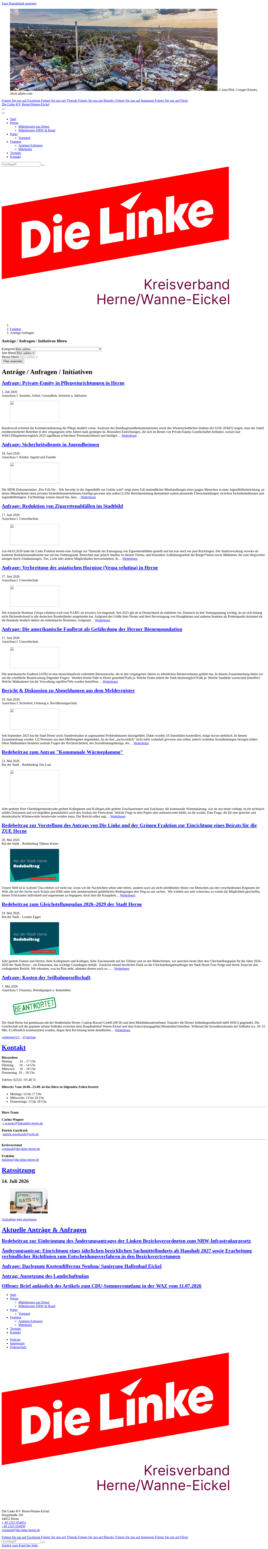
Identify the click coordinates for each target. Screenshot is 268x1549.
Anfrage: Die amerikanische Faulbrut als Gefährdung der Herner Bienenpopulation (92, 629)
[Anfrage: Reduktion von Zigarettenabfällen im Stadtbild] (134, 535)
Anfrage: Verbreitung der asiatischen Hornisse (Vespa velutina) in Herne (80, 567)
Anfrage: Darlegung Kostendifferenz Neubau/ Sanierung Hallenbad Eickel (82, 1266)
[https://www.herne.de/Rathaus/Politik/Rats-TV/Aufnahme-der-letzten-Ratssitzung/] (29, 1212)
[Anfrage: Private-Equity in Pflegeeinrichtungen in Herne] (134, 412)
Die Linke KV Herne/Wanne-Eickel (25, 104)
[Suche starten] (43, 165)
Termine (15, 153)
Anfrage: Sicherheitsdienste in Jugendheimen (50, 444)
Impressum (17, 1343)
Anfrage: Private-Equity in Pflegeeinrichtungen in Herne (63, 383)
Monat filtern (10, 357)
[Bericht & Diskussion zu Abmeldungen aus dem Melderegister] (134, 719)
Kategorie (8, 349)
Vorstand (24, 138)
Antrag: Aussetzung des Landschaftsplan (45, 1276)
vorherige (8, 1037)
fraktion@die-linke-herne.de (20, 1159)
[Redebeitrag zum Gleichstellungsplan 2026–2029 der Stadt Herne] (134, 939)
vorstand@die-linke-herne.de (21, 1149)
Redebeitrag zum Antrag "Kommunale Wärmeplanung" (62, 752)
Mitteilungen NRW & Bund (36, 130)
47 (24, 1037)
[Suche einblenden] (3, 109)
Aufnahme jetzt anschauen (19, 1219)
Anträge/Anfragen (30, 145)
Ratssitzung (18, 1170)
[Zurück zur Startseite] (123, 318)
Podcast (15, 1339)
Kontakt (15, 156)
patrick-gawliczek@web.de (21, 1134)
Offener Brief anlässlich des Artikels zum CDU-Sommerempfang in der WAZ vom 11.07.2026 (101, 1286)
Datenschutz (18, 1347)
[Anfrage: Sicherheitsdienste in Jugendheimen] (134, 473)
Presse (14, 123)
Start (13, 119)
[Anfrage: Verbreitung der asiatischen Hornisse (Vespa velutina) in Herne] (134, 597)
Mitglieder (25, 149)
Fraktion (15, 141)
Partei (14, 134)
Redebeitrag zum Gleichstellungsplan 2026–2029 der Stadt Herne (72, 904)
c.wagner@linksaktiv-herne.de (23, 1123)
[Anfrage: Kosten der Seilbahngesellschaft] (134, 1006)
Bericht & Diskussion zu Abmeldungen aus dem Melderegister (68, 690)
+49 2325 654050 (13, 1526)
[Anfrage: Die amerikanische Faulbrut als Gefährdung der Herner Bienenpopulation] (134, 658)
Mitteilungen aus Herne (33, 126)
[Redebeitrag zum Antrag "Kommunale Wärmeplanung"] (134, 787)
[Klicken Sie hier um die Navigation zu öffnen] (3, 113)
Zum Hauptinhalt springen (19, 3)
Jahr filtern (9, 353)
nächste (31, 1037)
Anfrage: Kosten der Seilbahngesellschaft (46, 977)
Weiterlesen (129, 435)
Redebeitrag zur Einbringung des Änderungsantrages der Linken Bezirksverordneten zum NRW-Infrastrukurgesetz (126, 1241)
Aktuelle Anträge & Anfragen (44, 1230)
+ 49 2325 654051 (14, 1522)
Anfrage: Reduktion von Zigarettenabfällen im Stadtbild (62, 506)
